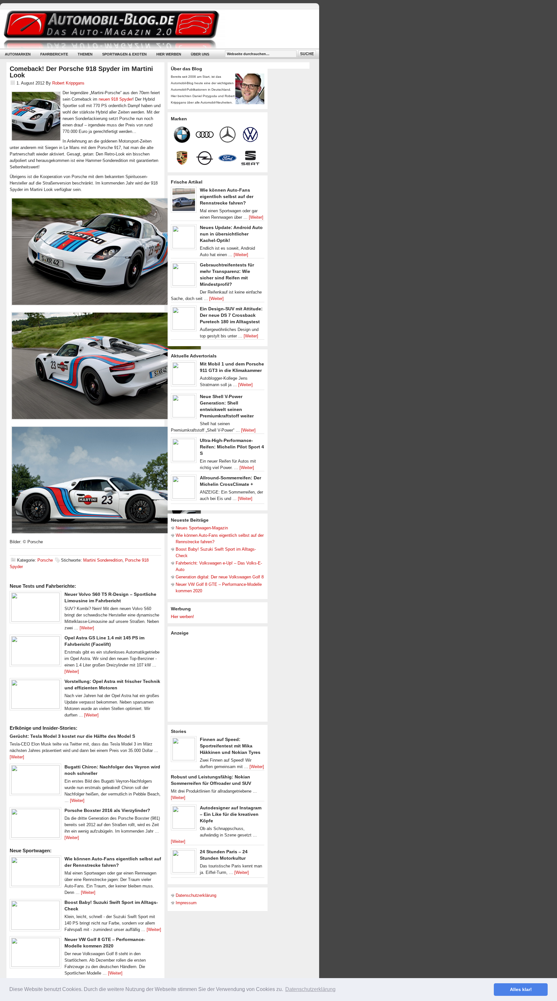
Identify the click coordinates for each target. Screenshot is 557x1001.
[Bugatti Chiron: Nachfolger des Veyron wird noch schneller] (35, 781)
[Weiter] (87, 628)
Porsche (45, 560)
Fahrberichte (54, 54)
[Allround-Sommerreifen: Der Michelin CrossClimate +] (184, 489)
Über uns (200, 54)
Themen (85, 54)
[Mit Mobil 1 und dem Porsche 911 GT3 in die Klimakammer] (184, 375)
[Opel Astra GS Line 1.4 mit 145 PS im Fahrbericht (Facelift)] (35, 652)
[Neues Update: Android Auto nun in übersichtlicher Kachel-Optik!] (184, 238)
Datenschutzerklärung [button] (310, 989)
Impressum (186, 902)
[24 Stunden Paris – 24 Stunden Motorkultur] (184, 862)
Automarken (18, 54)
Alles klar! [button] (521, 989)
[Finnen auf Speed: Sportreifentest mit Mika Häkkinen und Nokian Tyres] (184, 750)
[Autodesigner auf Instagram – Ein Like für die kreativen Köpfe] (184, 819)
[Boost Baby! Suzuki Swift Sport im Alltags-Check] (35, 917)
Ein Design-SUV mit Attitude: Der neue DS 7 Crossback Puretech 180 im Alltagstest (231, 315)
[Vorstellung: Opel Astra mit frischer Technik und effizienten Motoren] (35, 696)
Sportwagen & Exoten (124, 54)
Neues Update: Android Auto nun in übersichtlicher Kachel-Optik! (231, 234)
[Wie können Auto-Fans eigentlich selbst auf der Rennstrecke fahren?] (35, 873)
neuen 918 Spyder (115, 99)
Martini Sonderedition (102, 560)
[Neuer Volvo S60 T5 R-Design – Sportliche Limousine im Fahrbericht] (35, 608)
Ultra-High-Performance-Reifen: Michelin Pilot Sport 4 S (232, 447)
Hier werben (168, 54)
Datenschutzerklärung (196, 895)
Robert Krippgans (68, 83)
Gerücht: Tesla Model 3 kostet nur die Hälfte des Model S (72, 736)
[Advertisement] (219, 678)
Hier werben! (182, 616)
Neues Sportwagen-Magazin (202, 528)
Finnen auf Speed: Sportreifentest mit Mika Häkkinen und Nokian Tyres (230, 746)
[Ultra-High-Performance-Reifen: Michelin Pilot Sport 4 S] (184, 451)
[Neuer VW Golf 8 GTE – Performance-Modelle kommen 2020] (35, 954)
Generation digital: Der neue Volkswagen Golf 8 (220, 577)
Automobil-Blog (154, 29)
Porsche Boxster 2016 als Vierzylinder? (107, 810)
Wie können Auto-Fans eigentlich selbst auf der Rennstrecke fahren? (226, 196)
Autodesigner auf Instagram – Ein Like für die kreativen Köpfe (230, 814)
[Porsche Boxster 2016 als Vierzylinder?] (35, 825)
